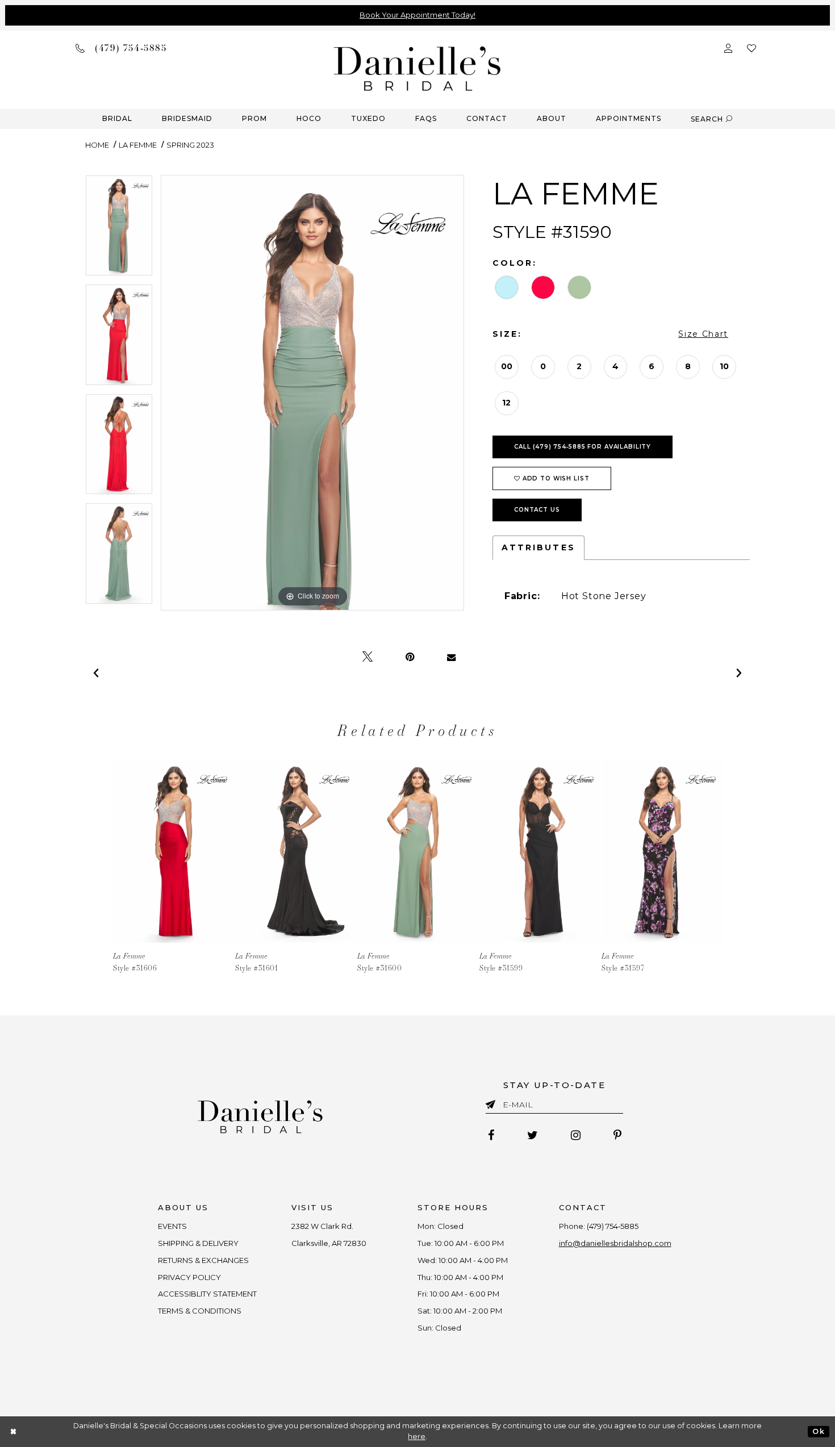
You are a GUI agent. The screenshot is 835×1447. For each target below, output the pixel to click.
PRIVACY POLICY (189, 1277)
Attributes (538, 547)
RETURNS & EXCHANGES (203, 1260)
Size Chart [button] (703, 334)
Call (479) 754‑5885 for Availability (582, 446)
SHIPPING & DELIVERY (198, 1243)
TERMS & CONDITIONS (199, 1310)
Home (97, 144)
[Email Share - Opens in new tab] (451, 657)
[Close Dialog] (14, 1431)
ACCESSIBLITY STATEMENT (207, 1293)
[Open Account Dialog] (728, 47)
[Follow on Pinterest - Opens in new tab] (617, 1135)
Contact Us (537, 509)
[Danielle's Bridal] (417, 68)
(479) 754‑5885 (612, 1226)
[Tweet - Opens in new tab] (367, 657)
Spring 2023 (190, 144)
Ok (818, 1431)
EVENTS (172, 1226)
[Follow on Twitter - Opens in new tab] (532, 1135)
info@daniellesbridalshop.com (615, 1243)
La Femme (138, 144)
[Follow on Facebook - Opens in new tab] (491, 1135)
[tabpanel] (119, 230)
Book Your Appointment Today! (417, 14)
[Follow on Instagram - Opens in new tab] (575, 1135)
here (416, 1436)
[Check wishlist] (751, 47)
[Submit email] (493, 1102)
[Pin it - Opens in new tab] (410, 657)
